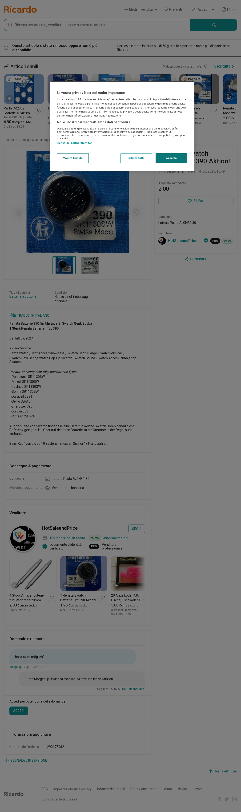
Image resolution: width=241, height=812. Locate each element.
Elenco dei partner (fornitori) (75, 143)
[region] (122, 126)
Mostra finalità (73, 158)
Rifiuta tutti (136, 158)
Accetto (171, 158)
